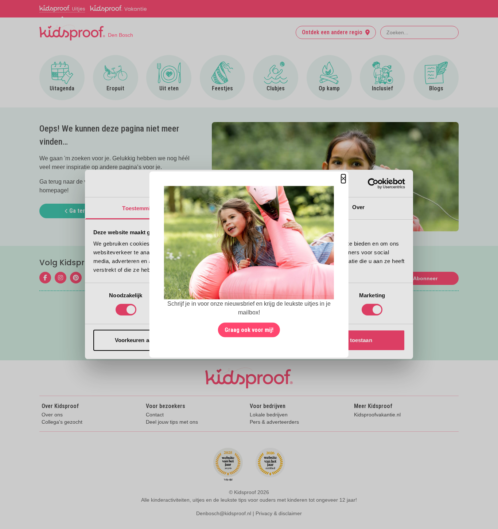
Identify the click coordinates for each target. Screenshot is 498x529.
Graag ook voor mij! (249, 329)
